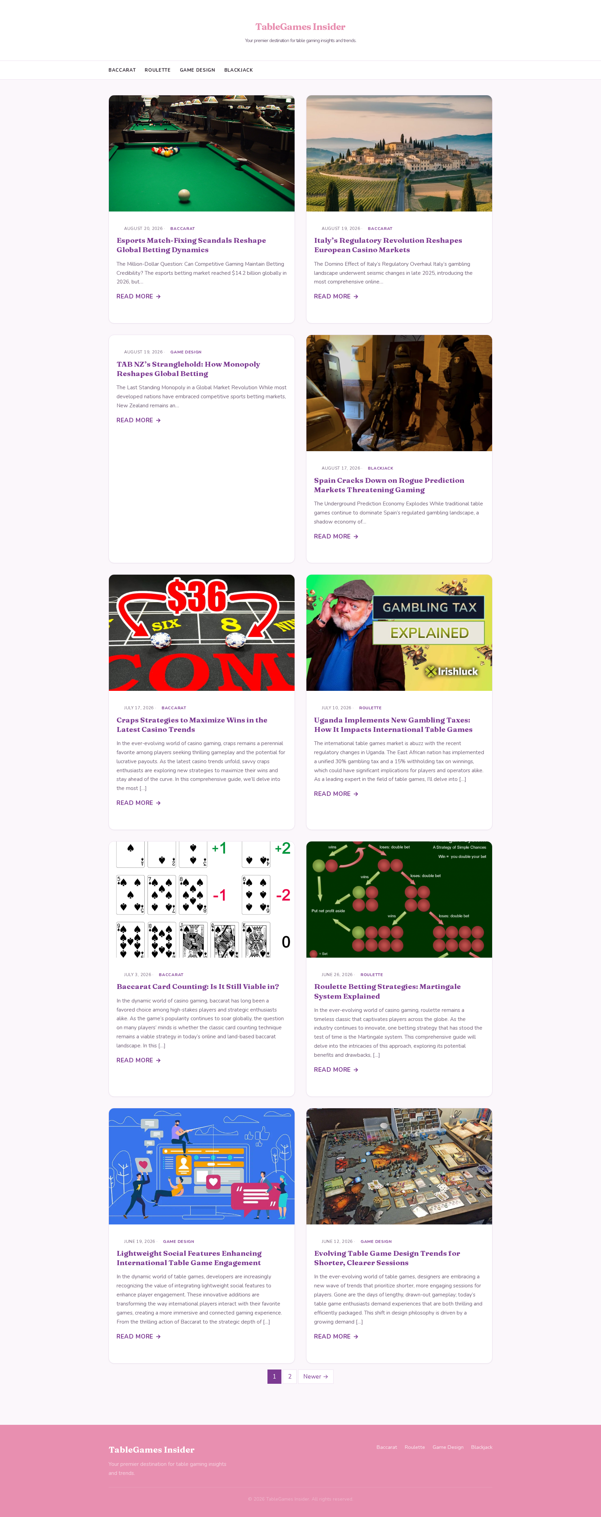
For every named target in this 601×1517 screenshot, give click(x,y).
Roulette (157, 70)
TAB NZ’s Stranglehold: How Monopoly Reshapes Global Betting (188, 368)
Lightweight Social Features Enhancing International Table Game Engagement (189, 1257)
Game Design (197, 70)
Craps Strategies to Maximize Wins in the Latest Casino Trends (192, 724)
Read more (135, 297)
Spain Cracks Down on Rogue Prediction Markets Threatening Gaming (389, 485)
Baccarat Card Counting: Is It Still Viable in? (198, 986)
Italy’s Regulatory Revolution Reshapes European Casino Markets (388, 244)
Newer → (315, 1377)
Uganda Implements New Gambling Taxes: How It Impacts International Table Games (393, 724)
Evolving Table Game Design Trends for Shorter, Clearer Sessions (387, 1257)
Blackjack (238, 70)
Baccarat (122, 70)
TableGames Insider (300, 26)
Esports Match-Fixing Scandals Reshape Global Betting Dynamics (191, 244)
